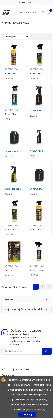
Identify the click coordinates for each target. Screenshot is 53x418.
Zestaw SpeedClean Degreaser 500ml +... (11, 270)
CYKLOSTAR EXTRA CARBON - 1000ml (13, 151)
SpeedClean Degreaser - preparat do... (11, 73)
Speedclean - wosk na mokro (37, 270)
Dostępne (17, 36)
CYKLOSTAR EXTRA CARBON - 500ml (38, 110)
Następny (48, 286)
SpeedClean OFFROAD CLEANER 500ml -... (13, 229)
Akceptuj (27, 414)
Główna (9, 299)
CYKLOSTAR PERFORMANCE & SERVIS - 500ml (37, 151)
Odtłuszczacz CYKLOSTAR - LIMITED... (12, 188)
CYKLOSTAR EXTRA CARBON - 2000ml (38, 188)
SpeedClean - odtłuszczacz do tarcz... (13, 114)
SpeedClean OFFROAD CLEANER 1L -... (37, 73)
